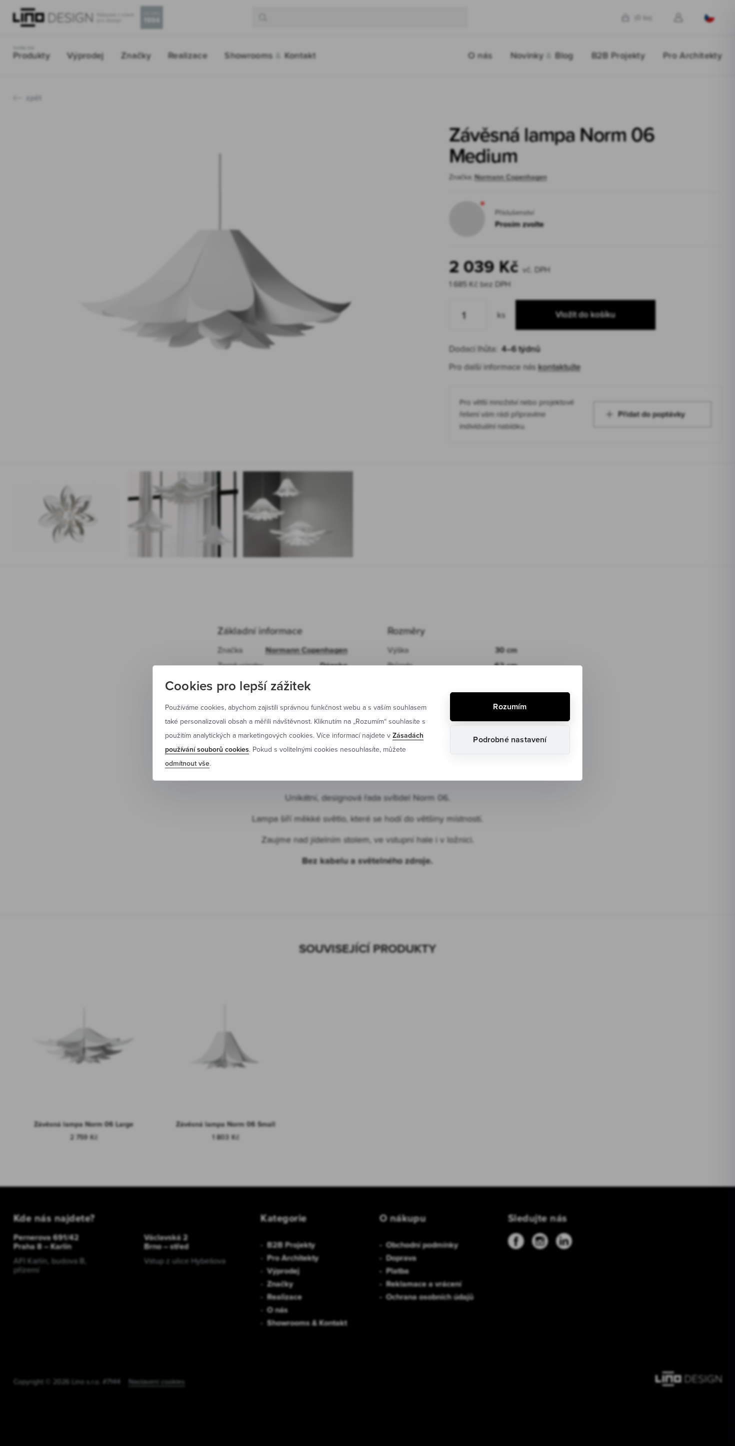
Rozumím (509, 706)
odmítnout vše (187, 763)
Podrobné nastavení (509, 739)
